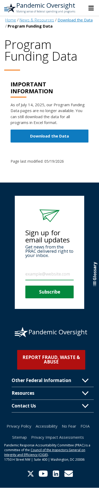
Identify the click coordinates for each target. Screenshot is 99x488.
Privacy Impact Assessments (57, 437)
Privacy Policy (19, 426)
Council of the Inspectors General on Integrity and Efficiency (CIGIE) (44, 452)
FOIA (85, 426)
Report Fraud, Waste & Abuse (51, 359)
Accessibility (47, 426)
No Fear (69, 426)
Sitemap (19, 437)
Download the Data (49, 136)
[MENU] (91, 8)
